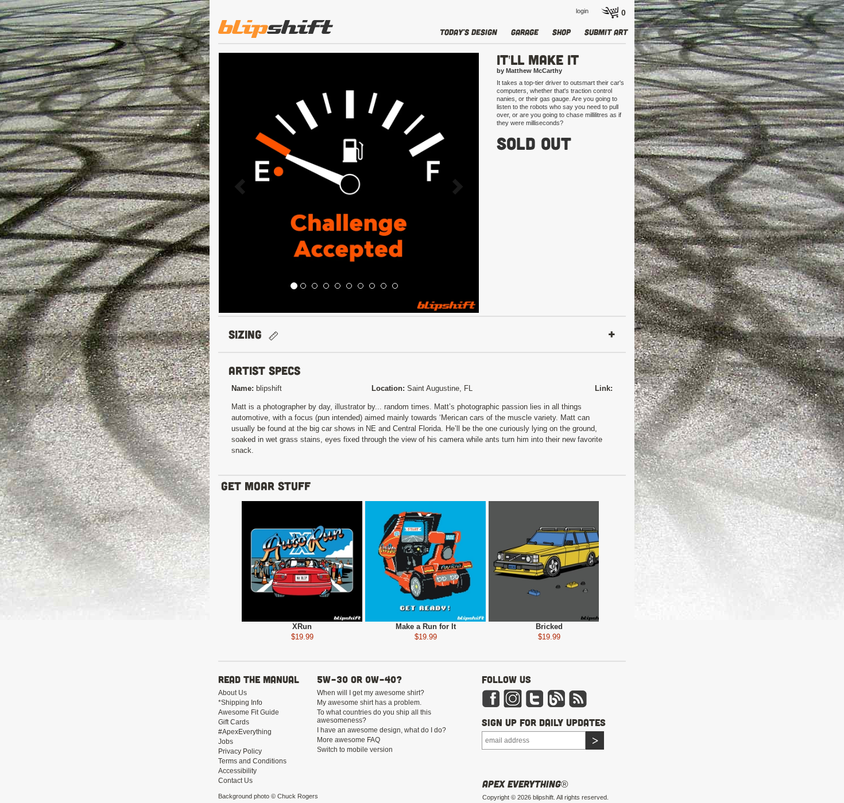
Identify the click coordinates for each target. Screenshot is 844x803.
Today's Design (468, 32)
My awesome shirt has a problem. (369, 703)
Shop (561, 32)
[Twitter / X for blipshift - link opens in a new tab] (534, 698)
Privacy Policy (240, 751)
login (582, 10)
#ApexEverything (245, 732)
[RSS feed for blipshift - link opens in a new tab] (578, 698)
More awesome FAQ (348, 740)
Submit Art (606, 32)
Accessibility (237, 771)
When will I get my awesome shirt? (370, 693)
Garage (525, 32)
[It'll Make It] (349, 183)
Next (644, 563)
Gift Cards (233, 722)
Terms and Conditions (252, 761)
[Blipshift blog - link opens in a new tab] (556, 698)
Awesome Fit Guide (248, 712)
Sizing (249, 334)
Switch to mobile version (355, 750)
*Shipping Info (240, 703)
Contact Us (235, 781)
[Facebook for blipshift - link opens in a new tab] (491, 698)
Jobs (225, 742)
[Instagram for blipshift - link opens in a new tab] (513, 698)
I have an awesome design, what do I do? (381, 730)
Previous (195, 563)
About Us (232, 693)
